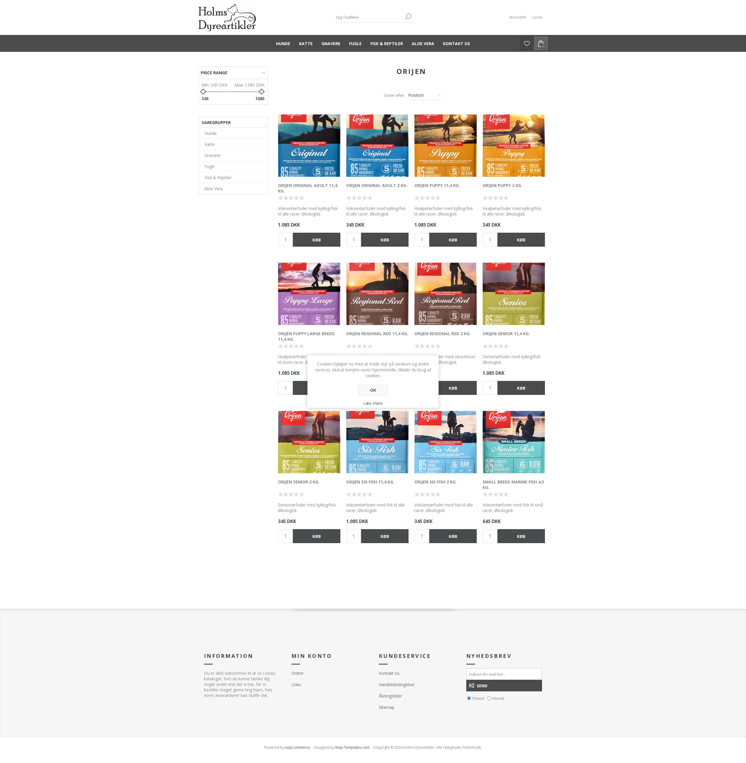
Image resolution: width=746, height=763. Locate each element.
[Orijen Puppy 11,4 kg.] (445, 145)
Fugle (355, 43)
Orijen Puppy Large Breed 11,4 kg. (306, 336)
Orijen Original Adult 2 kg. (376, 185)
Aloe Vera (423, 43)
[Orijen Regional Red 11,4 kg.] (377, 294)
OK (373, 390)
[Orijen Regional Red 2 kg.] (445, 294)
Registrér (517, 17)
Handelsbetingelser (397, 684)
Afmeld (498, 698)
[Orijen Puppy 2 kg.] (514, 145)
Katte (306, 43)
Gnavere (330, 43)
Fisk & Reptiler (386, 43)
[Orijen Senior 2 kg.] (309, 442)
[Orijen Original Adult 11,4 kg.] (309, 145)
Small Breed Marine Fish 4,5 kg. (513, 484)
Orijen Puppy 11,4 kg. (437, 185)
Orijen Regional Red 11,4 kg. (377, 333)
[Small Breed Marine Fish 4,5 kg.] (514, 442)
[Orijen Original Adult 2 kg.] (377, 145)
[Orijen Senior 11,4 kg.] (514, 294)
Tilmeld (478, 698)
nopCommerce (297, 747)
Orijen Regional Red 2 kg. (442, 333)
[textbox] (369, 17)
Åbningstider (390, 696)
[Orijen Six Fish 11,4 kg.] (377, 442)
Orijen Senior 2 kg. (298, 482)
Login (537, 17)
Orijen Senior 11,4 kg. (506, 333)
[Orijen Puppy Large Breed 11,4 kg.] (309, 294)
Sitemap (386, 707)
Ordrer (297, 673)
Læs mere (373, 403)
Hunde (283, 43)
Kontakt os (456, 43)
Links (296, 684)
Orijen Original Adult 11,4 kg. (307, 188)
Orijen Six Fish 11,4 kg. (370, 482)
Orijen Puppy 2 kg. (502, 185)
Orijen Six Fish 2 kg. (435, 482)
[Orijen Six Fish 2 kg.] (445, 442)
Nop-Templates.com (352, 747)
